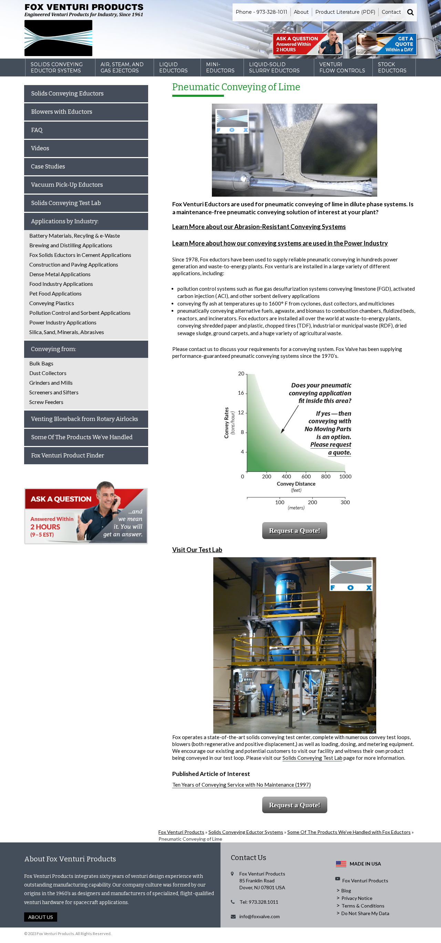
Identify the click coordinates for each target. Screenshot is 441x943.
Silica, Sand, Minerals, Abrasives (66, 332)
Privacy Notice (356, 898)
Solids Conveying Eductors (67, 93)
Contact (391, 12)
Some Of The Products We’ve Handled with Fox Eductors (349, 832)
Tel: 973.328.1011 (258, 902)
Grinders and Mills (51, 382)
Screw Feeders (46, 401)
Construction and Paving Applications (73, 264)
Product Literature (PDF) (345, 12)
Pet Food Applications (55, 293)
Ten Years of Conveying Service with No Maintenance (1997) (241, 784)
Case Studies (48, 166)
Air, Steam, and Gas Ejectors (122, 67)
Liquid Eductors (173, 67)
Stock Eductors (392, 67)
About (301, 12)
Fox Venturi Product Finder (67, 455)
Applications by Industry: (65, 221)
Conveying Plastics (51, 303)
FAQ (36, 130)
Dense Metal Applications (60, 274)
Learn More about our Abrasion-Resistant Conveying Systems (259, 226)
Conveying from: (53, 349)
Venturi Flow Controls (342, 67)
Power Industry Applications (62, 322)
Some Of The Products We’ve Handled (82, 437)
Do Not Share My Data (365, 913)
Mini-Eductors (220, 67)
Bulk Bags (41, 363)
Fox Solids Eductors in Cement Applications (80, 254)
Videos (40, 148)
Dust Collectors (47, 373)
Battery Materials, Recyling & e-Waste (74, 235)
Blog (346, 890)
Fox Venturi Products (181, 832)
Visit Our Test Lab (197, 549)
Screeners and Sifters (54, 392)
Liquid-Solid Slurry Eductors (274, 67)
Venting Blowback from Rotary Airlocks (84, 419)
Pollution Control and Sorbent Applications (80, 312)
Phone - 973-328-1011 (261, 12)
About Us (40, 917)
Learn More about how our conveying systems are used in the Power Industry (280, 243)
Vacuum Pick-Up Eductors (67, 184)
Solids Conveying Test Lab (312, 758)
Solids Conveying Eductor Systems (57, 67)
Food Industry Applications (61, 283)
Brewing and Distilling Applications (70, 245)
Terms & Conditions (362, 906)
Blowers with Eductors (61, 111)
